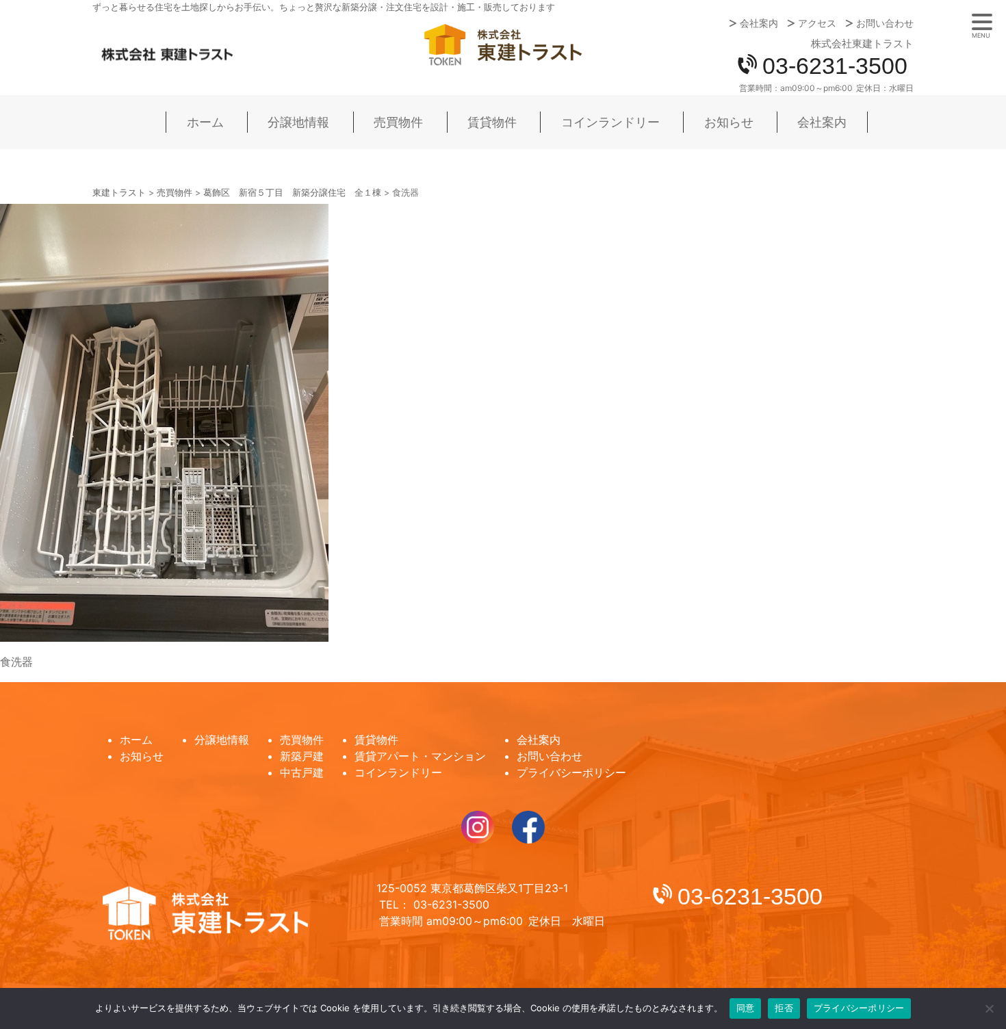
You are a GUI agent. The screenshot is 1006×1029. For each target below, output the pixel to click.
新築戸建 (302, 756)
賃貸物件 (492, 122)
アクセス (817, 23)
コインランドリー (610, 122)
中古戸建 (302, 772)
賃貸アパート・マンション (420, 756)
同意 (745, 1007)
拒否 (784, 1007)
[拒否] (989, 1008)
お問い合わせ (885, 23)
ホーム (205, 122)
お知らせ (728, 122)
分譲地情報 (298, 122)
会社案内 (759, 23)
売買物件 (398, 122)
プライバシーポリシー (571, 772)
